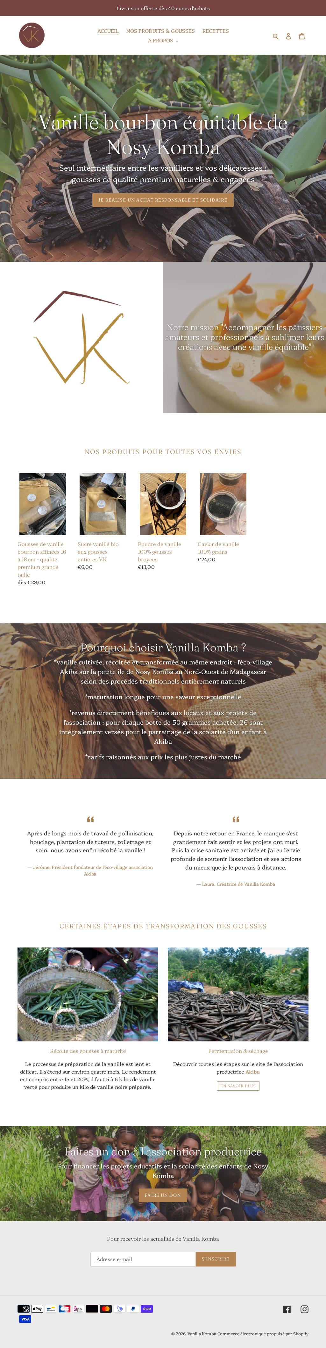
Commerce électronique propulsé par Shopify (262, 1333)
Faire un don (163, 1195)
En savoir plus (238, 1085)
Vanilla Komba (202, 1333)
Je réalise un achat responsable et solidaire (162, 200)
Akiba (252, 1071)
